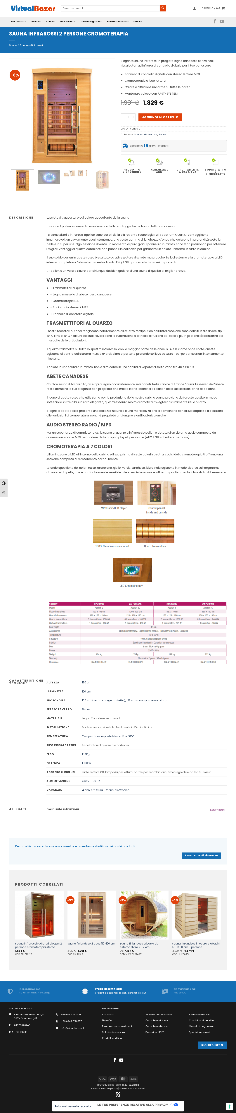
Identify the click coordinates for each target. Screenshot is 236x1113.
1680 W (86, 763)
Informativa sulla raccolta (73, 1106)
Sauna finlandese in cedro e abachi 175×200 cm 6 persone (196, 945)
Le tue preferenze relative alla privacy (132, 1105)
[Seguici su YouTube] (222, 21)
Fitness (137, 21)
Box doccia (17, 21)
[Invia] (163, 8)
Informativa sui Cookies (132, 1088)
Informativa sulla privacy (104, 1088)
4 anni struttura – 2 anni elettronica (105, 790)
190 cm (86, 682)
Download (217, 810)
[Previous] (17, 115)
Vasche (35, 21)
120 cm (86, 691)
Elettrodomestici (117, 21)
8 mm (86, 709)
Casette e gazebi (90, 21)
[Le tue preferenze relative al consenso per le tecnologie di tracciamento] (229, 1106)
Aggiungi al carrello (160, 117)
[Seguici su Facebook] (215, 21)
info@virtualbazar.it (72, 1028)
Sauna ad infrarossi (31, 45)
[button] (194, 8)
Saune (50, 21)
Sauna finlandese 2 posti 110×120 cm (91, 943)
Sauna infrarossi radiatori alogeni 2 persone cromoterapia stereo (38, 945)
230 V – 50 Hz (91, 781)
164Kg (86, 754)
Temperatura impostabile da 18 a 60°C (108, 736)
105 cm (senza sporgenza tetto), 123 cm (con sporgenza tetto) (124, 700)
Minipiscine (66, 21)
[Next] (106, 115)
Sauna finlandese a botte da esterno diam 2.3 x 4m (139, 945)
